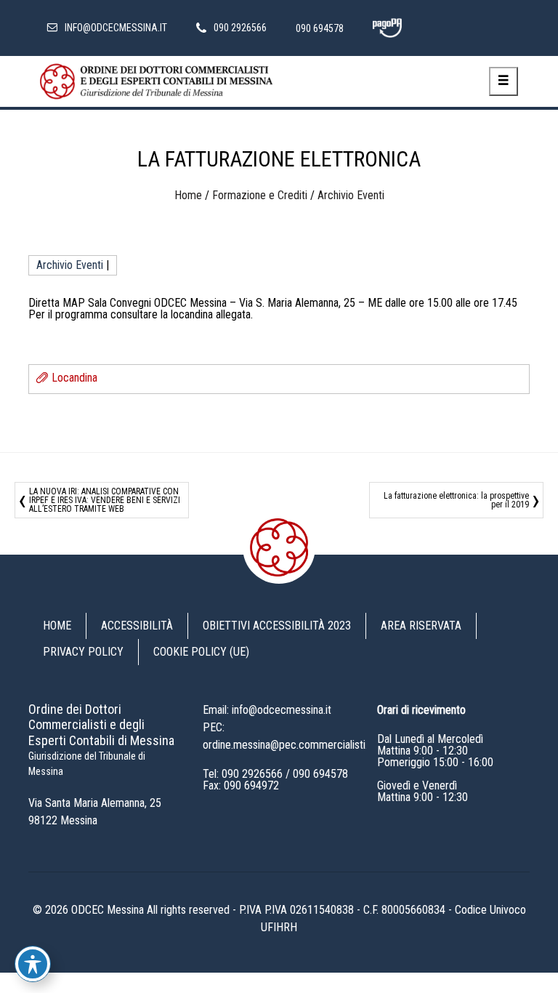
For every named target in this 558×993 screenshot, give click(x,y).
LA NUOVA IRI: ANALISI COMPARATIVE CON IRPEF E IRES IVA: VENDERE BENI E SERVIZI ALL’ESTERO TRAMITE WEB (104, 500)
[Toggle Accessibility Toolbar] (32, 963)
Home (188, 195)
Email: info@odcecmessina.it (267, 710)
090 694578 (320, 774)
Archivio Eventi (351, 195)
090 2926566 (252, 774)
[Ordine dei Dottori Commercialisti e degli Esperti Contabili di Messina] (156, 81)
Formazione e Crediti (259, 195)
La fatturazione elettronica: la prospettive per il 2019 (456, 500)
